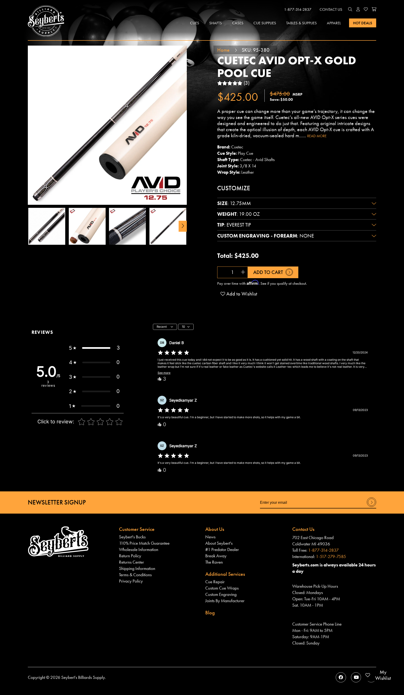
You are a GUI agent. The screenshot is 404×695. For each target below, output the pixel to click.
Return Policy (130, 556)
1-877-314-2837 (297, 9)
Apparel (334, 22)
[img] (173, 353)
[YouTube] (356, 677)
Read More (317, 135)
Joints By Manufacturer (225, 601)
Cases (237, 22)
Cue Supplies (264, 22)
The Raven (214, 562)
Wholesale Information (138, 549)
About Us (214, 529)
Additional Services (225, 574)
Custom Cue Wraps (222, 588)
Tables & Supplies (301, 22)
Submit (371, 506)
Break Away (216, 556)
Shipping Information (137, 568)
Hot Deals (362, 22)
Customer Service (137, 529)
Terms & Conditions (135, 575)
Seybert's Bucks (132, 537)
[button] (350, 9)
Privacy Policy (131, 581)
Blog (210, 612)
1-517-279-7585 (331, 556)
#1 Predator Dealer (222, 549)
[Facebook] (341, 677)
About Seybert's (219, 543)
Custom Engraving (221, 594)
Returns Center (131, 562)
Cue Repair (215, 582)
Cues (194, 22)
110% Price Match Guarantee (144, 543)
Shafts (215, 22)
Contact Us (331, 9)
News (210, 537)
